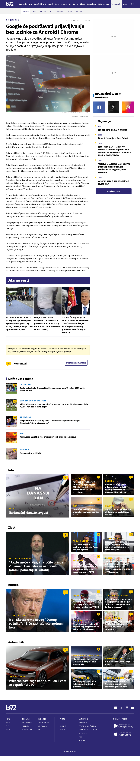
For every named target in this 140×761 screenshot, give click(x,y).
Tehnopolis (13, 20)
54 (15, 417)
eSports (42, 719)
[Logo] (10, 4)
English (63, 726)
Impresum (83, 722)
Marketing (83, 719)
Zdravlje (26, 719)
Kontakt (82, 740)
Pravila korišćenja (87, 726)
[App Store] (123, 734)
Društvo (24, 449)
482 (15, 385)
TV (61, 722)
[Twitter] (113, 107)
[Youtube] (132, 708)
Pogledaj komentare (76, 362)
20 (15, 434)
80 (15, 401)
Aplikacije (83, 733)
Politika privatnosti (88, 730)
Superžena (27, 730)
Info (8, 719)
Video (62, 719)
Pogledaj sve (113, 191)
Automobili (43, 726)
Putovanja (27, 722)
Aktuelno (78, 560)
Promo (108, 558)
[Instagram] (128, 107)
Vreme (63, 730)
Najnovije (22, 4)
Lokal (41, 730)
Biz (7, 726)
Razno (12, 508)
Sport (9, 722)
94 (15, 450)
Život (8, 730)
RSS (80, 737)
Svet (22, 433)
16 (8, 363)
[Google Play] (123, 726)
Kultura (25, 726)
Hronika (109, 481)
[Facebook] (99, 107)
